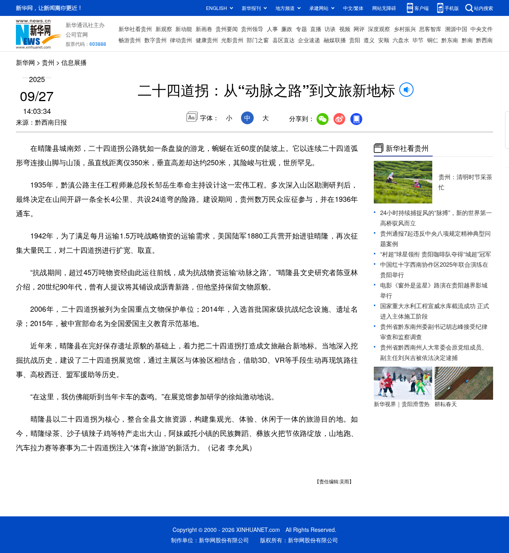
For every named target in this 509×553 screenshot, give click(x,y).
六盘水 (400, 40)
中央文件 (481, 29)
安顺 (383, 40)
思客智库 (430, 29)
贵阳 (354, 40)
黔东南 (449, 40)
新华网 (25, 62)
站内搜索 (483, 7)
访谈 (330, 29)
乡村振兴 (405, 29)
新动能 (183, 29)
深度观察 (379, 29)
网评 (359, 29)
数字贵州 (155, 40)
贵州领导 (252, 29)
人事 (272, 29)
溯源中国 (456, 29)
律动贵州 (181, 40)
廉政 (286, 29)
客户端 (421, 7)
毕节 (418, 40)
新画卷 (204, 29)
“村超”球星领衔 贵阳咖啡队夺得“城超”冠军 (435, 254)
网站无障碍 (384, 7)
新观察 (163, 29)
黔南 (467, 40)
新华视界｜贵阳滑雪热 (401, 404)
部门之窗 (258, 40)
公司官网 (77, 34)
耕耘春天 (446, 404)
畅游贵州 (130, 40)
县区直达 (283, 40)
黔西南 (484, 40)
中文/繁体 (353, 7)
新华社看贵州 (135, 29)
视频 (344, 29)
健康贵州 (207, 40)
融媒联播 (335, 40)
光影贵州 (232, 40)
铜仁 (432, 40)
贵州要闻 (227, 29)
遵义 (369, 40)
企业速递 (309, 40)
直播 (315, 29)
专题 (301, 29)
